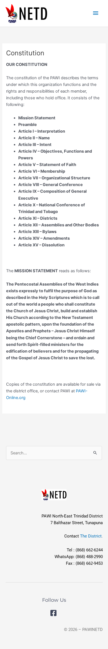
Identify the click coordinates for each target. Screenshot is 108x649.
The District (91, 536)
